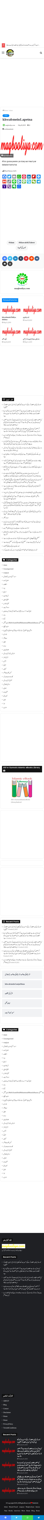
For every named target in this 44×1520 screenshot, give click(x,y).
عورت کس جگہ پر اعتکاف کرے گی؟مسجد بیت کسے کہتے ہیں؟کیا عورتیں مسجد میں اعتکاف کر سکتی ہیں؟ (22, 406)
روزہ (4, 615)
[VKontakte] (36, 258)
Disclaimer (7, 1412)
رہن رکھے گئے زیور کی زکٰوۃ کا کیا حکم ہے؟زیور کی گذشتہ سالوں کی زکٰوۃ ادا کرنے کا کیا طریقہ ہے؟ (22, 455)
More (23, 1511)
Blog (5, 1405)
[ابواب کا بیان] (32, 310)
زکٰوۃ (4, 619)
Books (11, 1511)
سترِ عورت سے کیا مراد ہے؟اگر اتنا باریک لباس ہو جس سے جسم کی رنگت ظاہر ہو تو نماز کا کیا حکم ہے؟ (22, 533)
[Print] (10, 263)
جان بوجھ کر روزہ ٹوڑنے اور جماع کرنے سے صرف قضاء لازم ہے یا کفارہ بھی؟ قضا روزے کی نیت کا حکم (22, 436)
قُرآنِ (4, 661)
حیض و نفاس (6, 603)
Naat (5, 1511)
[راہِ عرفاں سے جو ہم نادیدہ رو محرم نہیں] (32, 331)
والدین (5, 707)
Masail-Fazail (13, 1507)
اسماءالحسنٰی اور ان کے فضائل (9, 576)
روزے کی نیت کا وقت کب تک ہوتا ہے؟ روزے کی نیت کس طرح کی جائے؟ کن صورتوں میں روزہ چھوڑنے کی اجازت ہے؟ (22, 449)
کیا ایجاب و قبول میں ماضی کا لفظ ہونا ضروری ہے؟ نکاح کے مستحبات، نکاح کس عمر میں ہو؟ (22, 492)
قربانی (4, 665)
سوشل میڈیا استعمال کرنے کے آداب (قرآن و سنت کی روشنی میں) (17, 630)
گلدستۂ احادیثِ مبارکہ (8, 676)
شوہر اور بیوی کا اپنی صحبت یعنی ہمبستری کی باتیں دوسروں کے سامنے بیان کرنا (20, 550)
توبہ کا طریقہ (6, 596)
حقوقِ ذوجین (6, 600)
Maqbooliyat (30, 1507)
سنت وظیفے (6, 626)
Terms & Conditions (9, 1428)
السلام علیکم (6, 518)
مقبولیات (5, 692)
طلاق (4, 642)
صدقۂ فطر (5, 638)
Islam (12, 242)
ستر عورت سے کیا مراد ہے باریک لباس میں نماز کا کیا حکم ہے (16, 528)
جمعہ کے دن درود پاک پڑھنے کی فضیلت (11, 546)
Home (6, 110)
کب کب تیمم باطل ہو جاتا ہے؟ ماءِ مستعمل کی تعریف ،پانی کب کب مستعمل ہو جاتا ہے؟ (22, 542)
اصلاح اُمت (6, 580)
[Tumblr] (20, 258)
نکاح (4, 700)
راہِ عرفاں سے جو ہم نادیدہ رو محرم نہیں (31, 339)
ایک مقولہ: (4, 339)
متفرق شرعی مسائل (7, 680)
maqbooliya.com (10, 125)
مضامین (5, 688)
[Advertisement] (22, 21)
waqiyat (6, 573)
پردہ (4, 588)
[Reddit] (31, 258)
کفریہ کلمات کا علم (7, 673)
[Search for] (41, 54)
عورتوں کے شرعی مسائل (9, 653)
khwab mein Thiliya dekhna (9, 318)
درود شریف (6, 607)
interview (17, 1511)
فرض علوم (5, 657)
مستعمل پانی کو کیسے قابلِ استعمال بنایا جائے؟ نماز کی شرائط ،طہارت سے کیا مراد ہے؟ (21, 538)
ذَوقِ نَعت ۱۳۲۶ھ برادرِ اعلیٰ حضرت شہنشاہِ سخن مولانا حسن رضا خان (17, 611)
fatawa (38, 1507)
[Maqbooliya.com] (10, 53)
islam (11, 110)
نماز (4, 703)
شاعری (5, 634)
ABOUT (6, 1401)
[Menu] (3, 54)
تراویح (4, 592)
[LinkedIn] (15, 258)
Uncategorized (8, 569)
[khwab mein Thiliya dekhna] (11, 310)
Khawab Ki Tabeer (27, 242)
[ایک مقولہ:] (11, 331)
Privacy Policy (8, 1424)
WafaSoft (35, 1503)
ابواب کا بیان (26, 317)
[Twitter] (10, 258)
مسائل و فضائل (6, 684)
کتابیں (4, 669)
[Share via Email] (4, 263)
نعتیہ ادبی (5, 696)
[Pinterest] (26, 258)
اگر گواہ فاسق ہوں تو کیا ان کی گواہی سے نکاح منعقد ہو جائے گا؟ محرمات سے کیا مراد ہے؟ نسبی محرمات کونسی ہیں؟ (22, 487)
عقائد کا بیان (6, 650)
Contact (6, 1408)
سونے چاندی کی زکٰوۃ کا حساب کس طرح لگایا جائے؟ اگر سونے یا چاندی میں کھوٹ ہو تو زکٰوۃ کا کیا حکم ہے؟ (22, 468)
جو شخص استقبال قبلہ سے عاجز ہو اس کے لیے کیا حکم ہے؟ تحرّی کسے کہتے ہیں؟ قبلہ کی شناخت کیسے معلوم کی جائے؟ (21, 497)
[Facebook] (4, 258)
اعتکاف (5, 584)
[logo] (13, 1248)
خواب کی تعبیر (22, 248)
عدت (4, 646)
